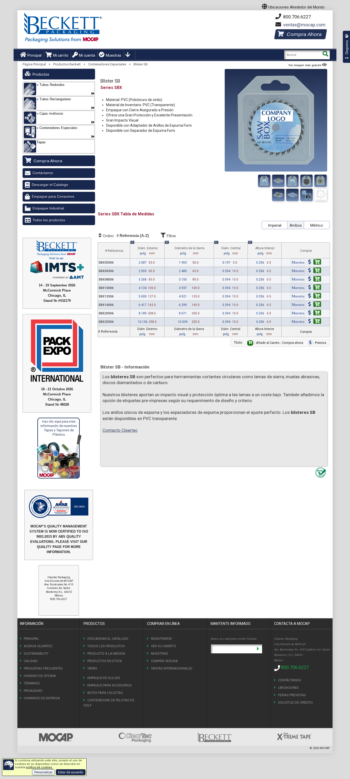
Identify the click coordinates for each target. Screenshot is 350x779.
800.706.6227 (296, 16)
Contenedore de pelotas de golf (109, 702)
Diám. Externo (144, 249)
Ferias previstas (292, 695)
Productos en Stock (104, 661)
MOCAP (325, 748)
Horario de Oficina (40, 676)
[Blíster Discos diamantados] (278, 195)
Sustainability (36, 653)
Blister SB (140, 64)
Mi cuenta (87, 55)
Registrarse (161, 639)
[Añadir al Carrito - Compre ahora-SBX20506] (314, 313)
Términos (32, 683)
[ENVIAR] (258, 648)
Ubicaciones (288, 688)
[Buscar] (325, 54)
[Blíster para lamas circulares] (278, 181)
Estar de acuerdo (70, 772)
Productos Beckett (67, 64)
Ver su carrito (163, 646)
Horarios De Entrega (42, 698)
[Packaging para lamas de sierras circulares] (292, 181)
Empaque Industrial (48, 208)
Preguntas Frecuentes (43, 668)
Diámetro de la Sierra (185, 249)
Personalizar (43, 772)
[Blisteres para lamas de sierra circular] (306, 181)
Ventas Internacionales (171, 668)
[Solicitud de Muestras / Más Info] (298, 262)
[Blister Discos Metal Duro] (292, 195)
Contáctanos (43, 173)
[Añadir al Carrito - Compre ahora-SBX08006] (314, 279)
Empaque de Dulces (103, 678)
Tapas (92, 668)
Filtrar (171, 236)
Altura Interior (261, 249)
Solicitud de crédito (295, 702)
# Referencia (114, 251)
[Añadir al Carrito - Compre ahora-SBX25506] (314, 322)
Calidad (31, 661)
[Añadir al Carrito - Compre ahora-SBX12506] (314, 296)
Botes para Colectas (105, 693)
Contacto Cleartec (120, 430)
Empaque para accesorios (109, 685)
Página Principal (34, 64)
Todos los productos (49, 220)
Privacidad (33, 691)
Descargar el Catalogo (50, 185)
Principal (34, 55)
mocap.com (304, 24)
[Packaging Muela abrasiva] (306, 195)
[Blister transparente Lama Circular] (320, 181)
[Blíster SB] (264, 181)
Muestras (113, 55)
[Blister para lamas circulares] (320, 195)
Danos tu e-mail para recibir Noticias (234, 638)
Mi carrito (60, 55)
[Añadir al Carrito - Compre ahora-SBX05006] (314, 262)
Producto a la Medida (106, 653)
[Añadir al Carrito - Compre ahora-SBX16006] (314, 305)
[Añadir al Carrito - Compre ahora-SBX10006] (314, 288)
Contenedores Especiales (107, 64)
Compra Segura (164, 661)
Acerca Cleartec (38, 646)
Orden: (125, 235)
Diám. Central (228, 249)
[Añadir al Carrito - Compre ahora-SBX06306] (314, 271)
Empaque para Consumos (53, 196)
